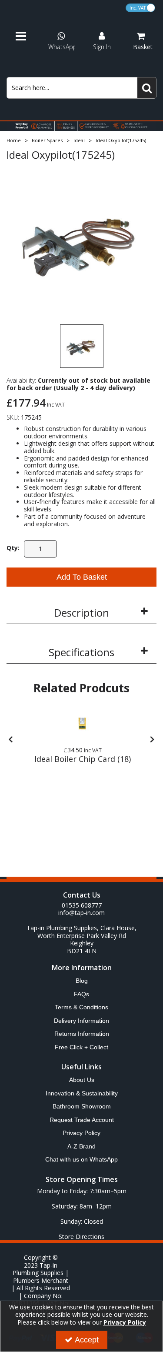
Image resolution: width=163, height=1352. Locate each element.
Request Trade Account (82, 1119)
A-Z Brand (81, 1146)
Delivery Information (81, 1020)
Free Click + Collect (81, 1047)
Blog (82, 980)
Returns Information (81, 1033)
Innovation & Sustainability (82, 1093)
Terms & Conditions (81, 1007)
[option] (81, 241)
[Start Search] (146, 88)
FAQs (81, 994)
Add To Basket (82, 577)
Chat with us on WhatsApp (81, 1159)
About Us (81, 1079)
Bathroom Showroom (82, 1106)
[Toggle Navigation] (24, 36)
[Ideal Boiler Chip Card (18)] (82, 724)
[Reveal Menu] (24, 36)
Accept (87, 1339)
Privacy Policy (81, 1132)
